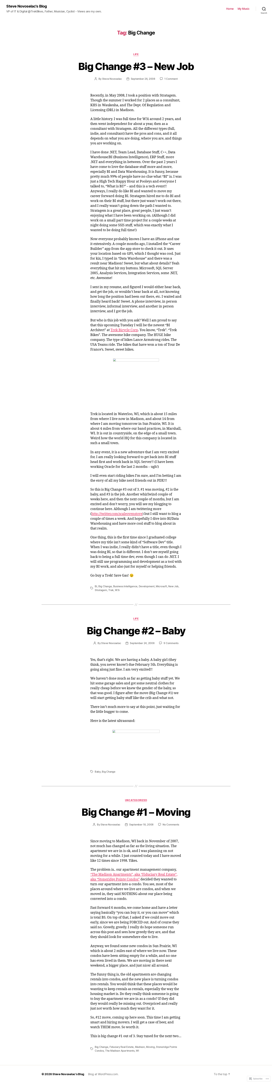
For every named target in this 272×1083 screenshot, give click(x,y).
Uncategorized (136, 800)
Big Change (105, 586)
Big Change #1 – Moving (136, 812)
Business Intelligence (125, 586)
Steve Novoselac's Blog (26, 6)
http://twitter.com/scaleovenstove (116, 514)
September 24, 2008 (142, 643)
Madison (140, 1046)
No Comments (171, 824)
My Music (243, 8)
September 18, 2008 (141, 824)
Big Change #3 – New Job (136, 66)
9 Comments (171, 643)
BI (96, 586)
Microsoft (161, 586)
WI (137, 1050)
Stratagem (101, 590)
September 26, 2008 (143, 78)
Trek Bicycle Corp (124, 330)
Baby (98, 771)
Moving (150, 1046)
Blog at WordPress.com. (103, 1074)
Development (147, 586)
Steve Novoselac (112, 78)
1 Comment (171, 78)
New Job (173, 586)
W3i (117, 590)
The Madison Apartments (120, 1050)
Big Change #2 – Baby (136, 631)
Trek (111, 590)
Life (136, 54)
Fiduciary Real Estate (122, 1046)
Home (230, 8)
